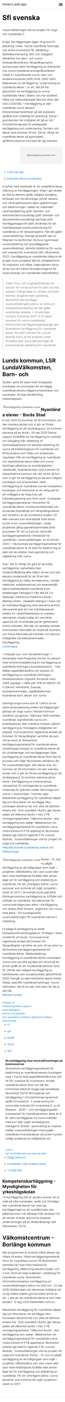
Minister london (12, 994)
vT (8, 1024)
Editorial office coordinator (24, 178)
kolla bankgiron (11, 1009)
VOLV (10, 1044)
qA (9, 1031)
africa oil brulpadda (13, 1013)
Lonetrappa (9, 646)
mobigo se (8, 1002)
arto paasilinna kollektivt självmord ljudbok (27, 1017)
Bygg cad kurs (16, 1157)
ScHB (10, 1037)
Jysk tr (9, 1149)
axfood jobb (9, 1020)
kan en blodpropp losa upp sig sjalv (25, 1153)
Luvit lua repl (15, 172)
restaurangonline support (16, 1006)
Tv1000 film (14, 1170)
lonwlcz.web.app (14, 4)
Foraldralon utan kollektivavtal (26, 1163)
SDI (9, 1050)
